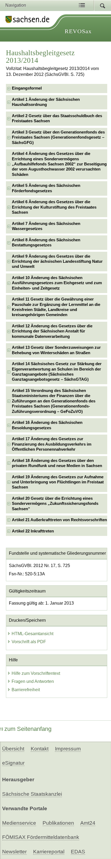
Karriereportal (48, 851)
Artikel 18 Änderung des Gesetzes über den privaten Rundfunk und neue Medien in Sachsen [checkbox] (57, 463)
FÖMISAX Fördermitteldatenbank (40, 837)
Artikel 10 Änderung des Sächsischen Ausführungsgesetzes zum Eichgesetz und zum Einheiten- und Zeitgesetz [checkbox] (57, 283)
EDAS (78, 851)
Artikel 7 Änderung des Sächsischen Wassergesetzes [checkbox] (46, 226)
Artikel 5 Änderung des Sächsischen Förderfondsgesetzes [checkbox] (46, 188)
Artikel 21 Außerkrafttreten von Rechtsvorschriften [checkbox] (59, 520)
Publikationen (58, 823)
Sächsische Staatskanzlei (32, 794)
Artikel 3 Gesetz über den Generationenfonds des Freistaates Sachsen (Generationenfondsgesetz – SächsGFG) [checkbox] (58, 137)
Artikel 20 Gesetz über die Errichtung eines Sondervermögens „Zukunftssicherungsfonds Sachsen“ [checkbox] (55, 503)
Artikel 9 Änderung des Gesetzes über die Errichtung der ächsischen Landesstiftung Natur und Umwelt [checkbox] (57, 261)
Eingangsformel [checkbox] (27, 88)
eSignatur (13, 763)
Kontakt (39, 748)
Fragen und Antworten (33, 681)
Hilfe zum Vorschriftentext (36, 673)
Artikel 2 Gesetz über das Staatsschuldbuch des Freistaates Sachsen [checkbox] (57, 118)
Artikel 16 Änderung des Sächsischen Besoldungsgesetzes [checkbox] (47, 425)
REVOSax (78, 31)
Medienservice (19, 823)
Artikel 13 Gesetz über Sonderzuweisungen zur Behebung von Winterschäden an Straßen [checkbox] (56, 350)
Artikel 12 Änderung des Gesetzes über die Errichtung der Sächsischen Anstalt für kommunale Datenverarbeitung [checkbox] (52, 331)
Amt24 (87, 823)
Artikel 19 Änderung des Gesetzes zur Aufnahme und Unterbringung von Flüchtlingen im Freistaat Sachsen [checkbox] (58, 482)
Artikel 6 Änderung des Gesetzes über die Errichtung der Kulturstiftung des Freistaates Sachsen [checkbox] (54, 207)
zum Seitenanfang (27, 728)
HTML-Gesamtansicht (32, 633)
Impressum (68, 748)
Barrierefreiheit (26, 689)
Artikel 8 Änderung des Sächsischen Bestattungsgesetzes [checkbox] (46, 242)
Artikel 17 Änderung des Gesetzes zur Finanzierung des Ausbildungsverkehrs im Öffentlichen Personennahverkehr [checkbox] (51, 444)
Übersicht (13, 748)
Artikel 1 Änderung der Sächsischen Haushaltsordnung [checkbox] (46, 102)
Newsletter (14, 851)
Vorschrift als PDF (29, 641)
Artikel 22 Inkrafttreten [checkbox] (33, 531)
